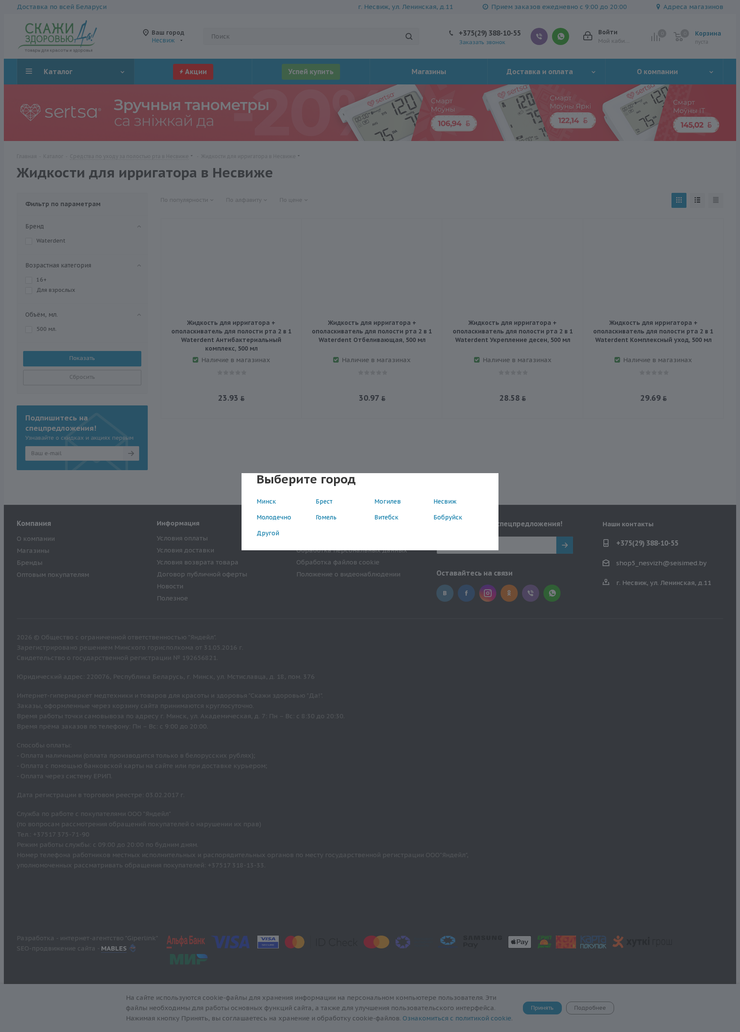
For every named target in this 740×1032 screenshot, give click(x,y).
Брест (324, 501)
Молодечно (274, 517)
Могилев (387, 501)
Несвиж (445, 501)
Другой (268, 533)
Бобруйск (447, 517)
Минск (266, 501)
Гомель (326, 517)
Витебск (386, 517)
